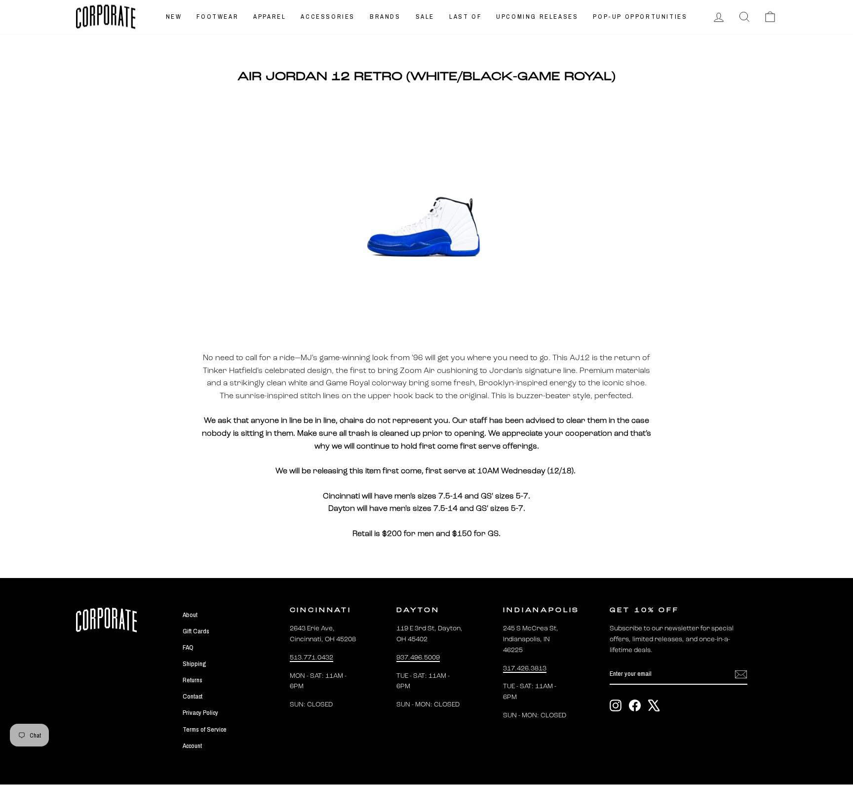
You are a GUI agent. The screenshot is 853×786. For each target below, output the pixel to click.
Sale (425, 16)
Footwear (217, 16)
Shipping (194, 663)
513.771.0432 (311, 658)
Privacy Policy (200, 712)
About (190, 614)
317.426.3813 (524, 668)
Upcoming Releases (537, 16)
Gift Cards (196, 630)
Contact (192, 696)
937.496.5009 (418, 658)
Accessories (328, 16)
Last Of (465, 16)
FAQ (188, 647)
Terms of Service (205, 729)
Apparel (269, 16)
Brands (385, 16)
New (174, 16)
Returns (192, 679)
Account (192, 745)
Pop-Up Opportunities (640, 16)
